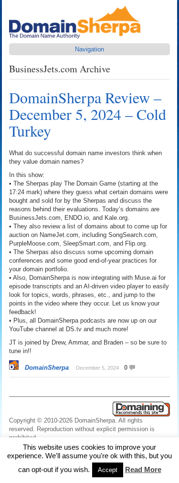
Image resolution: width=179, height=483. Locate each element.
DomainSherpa (47, 367)
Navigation (89, 49)
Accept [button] (107, 469)
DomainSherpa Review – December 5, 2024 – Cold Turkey (87, 114)
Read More (143, 469)
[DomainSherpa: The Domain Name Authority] (77, 38)
